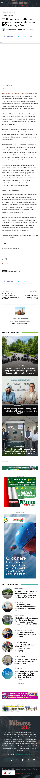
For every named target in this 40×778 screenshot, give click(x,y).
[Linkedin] (17, 760)
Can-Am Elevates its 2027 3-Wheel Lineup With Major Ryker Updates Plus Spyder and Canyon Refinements (20, 370)
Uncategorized (11, 12)
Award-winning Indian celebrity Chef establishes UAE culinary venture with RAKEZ (20, 411)
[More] (31, 36)
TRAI (19, 271)
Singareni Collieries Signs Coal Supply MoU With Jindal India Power (25, 634)
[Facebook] (6, 760)
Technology (19, 365)
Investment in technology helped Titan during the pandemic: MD (31, 296)
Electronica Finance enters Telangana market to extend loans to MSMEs (10, 296)
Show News (18, 668)
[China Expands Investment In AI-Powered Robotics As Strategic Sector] (7, 660)
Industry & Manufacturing (23, 630)
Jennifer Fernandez (14, 29)
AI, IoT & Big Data (20, 657)
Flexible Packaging (21, 642)
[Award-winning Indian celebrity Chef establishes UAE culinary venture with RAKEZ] (20, 396)
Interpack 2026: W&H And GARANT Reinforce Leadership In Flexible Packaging (25, 648)
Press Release (19, 406)
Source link (5, 264)
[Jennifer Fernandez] (4, 29)
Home (4, 12)
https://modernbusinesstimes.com (20, 321)
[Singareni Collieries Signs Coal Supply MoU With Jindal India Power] (7, 633)
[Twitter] (28, 760)
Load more (19, 684)
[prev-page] (3, 460)
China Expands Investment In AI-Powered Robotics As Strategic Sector (26, 661)
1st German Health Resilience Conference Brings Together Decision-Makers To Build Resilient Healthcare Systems (26, 675)
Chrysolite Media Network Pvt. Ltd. (24, 773)
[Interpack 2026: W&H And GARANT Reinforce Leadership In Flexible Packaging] (7, 646)
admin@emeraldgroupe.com (24, 754)
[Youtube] (34, 760)
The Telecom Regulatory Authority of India (16, 93)
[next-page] (7, 460)
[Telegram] (23, 760)
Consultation (12, 271)
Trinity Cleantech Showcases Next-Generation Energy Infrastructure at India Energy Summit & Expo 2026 (20, 451)
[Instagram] (11, 760)
